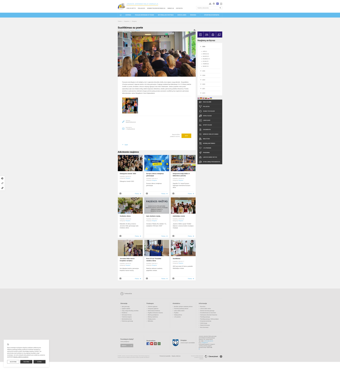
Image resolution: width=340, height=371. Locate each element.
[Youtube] (151, 343)
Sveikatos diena (125, 216)
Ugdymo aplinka (126, 308)
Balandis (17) (206, 58)
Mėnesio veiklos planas (210, 134)
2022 (203, 84)
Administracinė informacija (156, 8)
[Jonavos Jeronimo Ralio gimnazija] (122, 6)
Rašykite (124, 345)
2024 (203, 75)
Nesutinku (26, 362)
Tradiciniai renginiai (127, 317)
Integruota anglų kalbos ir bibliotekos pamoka (181, 175)
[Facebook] (148, 343)
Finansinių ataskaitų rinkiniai (181, 308)
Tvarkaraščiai (128, 293)
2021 (203, 88)
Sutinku (39, 362)
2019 (203, 93)
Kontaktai (179, 8)
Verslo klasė (207, 115)
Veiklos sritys (131, 8)
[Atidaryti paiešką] (220, 7)
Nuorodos (202, 306)
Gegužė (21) (206, 56)
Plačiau (137, 193)
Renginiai (134, 21)
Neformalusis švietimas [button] (166, 15)
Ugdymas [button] (128, 15)
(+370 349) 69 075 (208, 341)
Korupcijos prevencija (205, 321)
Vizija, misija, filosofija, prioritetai (130, 310)
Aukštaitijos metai (179, 216)
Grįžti (126, 145)
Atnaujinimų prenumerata (211, 161)
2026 (203, 46)
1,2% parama (207, 148)
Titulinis (120, 21)
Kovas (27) (205, 61)
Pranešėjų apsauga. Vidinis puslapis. (209, 319)
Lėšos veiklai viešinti (179, 310)
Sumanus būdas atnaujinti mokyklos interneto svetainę (197, 357)
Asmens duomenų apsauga (207, 310)
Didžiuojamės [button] (181, 15)
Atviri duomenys (204, 327)
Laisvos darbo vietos (210, 157)
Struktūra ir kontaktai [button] (211, 15)
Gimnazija (170, 8)
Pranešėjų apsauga (205, 317)
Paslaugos (141, 8)
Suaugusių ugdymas (153, 308)
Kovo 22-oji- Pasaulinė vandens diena (153, 260)
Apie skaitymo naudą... (153, 216)
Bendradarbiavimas (127, 319)
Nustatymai (13, 362)
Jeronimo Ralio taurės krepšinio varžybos (127, 260)
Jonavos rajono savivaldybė (187, 342)
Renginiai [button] (193, 15)
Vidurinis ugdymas (152, 306)
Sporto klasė (207, 125)
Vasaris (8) (206, 63)
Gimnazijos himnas (126, 315)
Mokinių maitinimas (209, 143)
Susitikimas (176, 258)
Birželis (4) (206, 54)
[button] (210, 4)
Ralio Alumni (207, 102)
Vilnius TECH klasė (209, 111)
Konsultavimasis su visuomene (208, 312)
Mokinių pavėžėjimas (153, 315)
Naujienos (127, 21)
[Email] (159, 343)
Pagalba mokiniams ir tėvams (155, 312)
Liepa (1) (205, 51)
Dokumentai (207, 129)
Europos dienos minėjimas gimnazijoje (155, 175)
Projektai (206, 106)
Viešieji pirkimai (178, 315)
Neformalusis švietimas (154, 310)
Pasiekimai (206, 152)
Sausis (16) (206, 66)
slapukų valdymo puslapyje (20, 357)
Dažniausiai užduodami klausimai (208, 315)
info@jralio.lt (204, 342)
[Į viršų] (221, 356)
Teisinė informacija (205, 325)
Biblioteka (206, 138)
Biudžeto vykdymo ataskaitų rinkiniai (183, 306)
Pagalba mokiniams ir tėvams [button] (144, 15)
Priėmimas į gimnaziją (127, 321)
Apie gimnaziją (125, 306)
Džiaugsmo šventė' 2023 (128, 173)
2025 (203, 71)
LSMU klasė (206, 120)
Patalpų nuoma (151, 319)
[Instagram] (155, 343)
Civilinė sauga (203, 323)
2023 (203, 80)
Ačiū (186, 136)
